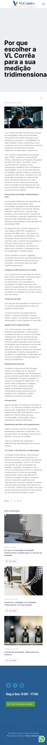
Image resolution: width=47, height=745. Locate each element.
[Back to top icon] (23, 727)
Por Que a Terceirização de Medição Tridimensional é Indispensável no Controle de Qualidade (23, 552)
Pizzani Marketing (33, 736)
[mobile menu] (43, 4)
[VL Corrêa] (23, 4)
